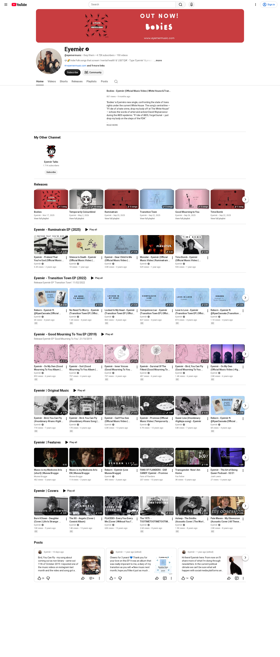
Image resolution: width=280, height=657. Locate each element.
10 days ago (58, 552)
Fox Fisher (179, 476)
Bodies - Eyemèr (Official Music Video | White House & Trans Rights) (139, 91)
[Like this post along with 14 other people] (183, 578)
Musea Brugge (40, 476)
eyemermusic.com (76, 65)
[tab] (40, 81)
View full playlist (41, 218)
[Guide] (6, 4)
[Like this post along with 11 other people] (111, 578)
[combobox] (133, 4)
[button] (112, 125)
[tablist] (140, 81)
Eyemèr (37, 215)
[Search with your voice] (191, 4)
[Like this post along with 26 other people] (39, 578)
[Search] (180, 4)
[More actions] (66, 258)
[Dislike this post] (48, 578)
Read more (112, 125)
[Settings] (255, 4)
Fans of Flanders (147, 476)
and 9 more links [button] (96, 65)
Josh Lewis (216, 476)
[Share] (83, 578)
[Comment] (165, 578)
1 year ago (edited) (133, 552)
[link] (69, 566)
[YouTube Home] (19, 4)
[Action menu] (99, 578)
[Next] (245, 199)
